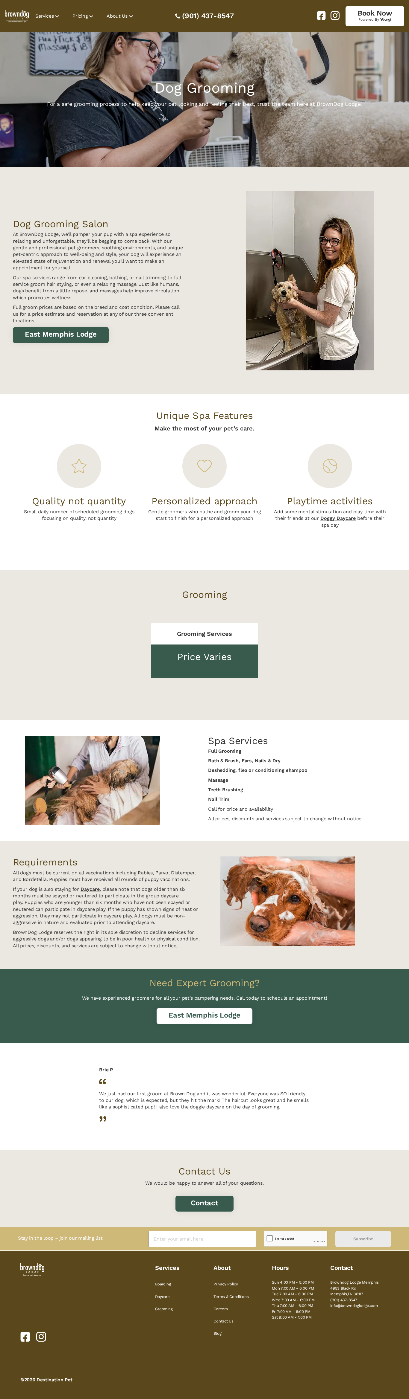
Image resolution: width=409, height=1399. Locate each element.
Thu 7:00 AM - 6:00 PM (292, 1305)
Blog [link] (217, 1333)
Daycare (90, 889)
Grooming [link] (163, 1309)
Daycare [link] (162, 1296)
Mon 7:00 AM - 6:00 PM (293, 1288)
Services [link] (44, 16)
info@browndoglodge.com (354, 1305)
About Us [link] (117, 16)
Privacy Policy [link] (225, 1284)
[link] (319, 15)
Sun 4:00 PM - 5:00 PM (293, 1282)
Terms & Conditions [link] (231, 1296)
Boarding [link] (163, 1284)
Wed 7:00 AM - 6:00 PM (293, 1300)
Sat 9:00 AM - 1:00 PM (292, 1317)
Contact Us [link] (223, 1321)
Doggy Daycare (338, 518)
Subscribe (363, 1238)
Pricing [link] (80, 16)
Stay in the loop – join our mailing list (60, 1238)
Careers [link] (220, 1309)
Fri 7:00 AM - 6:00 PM (291, 1311)
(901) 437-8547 (208, 16)
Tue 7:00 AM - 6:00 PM (292, 1294)
